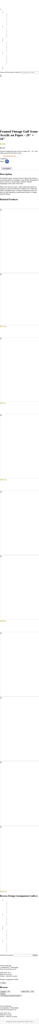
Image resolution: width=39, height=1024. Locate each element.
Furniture (7, 12)
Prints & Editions (13, 31)
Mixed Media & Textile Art (16, 35)
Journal (10, 62)
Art (5, 26)
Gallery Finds (8, 40)
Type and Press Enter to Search (10, 72)
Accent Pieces (12, 15)
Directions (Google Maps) (16, 63)
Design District (9, 39)
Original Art (12, 28)
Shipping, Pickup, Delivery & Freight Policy (19, 1021)
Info (5, 53)
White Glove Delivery (15, 60)
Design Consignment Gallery (14, 4)
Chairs (10, 24)
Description (7, 168)
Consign (10, 55)
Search (35, 955)
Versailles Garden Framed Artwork (14, 204)
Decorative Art (12, 30)
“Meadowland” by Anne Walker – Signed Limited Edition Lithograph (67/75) (17, 626)
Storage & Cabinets (14, 14)
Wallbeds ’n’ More (14, 58)
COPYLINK (7, 161)
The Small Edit (13, 47)
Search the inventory (6, 955)
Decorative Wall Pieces (15, 37)
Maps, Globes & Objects (16, 51)
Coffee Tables (12, 21)
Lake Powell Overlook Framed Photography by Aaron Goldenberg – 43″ (18, 485)
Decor (10, 42)
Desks (10, 23)
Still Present (12, 49)
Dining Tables (12, 19)
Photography (12, 33)
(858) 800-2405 (5, 962)
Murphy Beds (12, 17)
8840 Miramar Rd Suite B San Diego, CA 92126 (8, 958)
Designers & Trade (14, 56)
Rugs (9, 46)
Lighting (10, 44)
